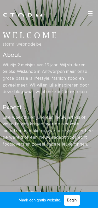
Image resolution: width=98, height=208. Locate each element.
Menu (90, 13)
